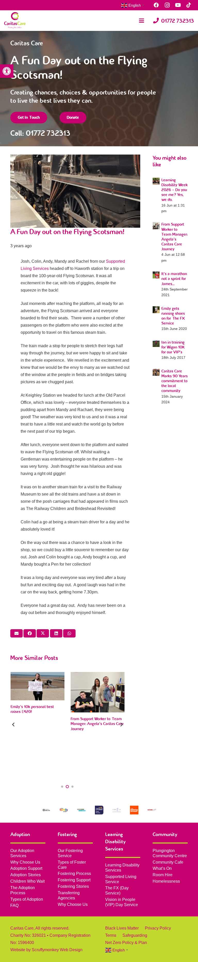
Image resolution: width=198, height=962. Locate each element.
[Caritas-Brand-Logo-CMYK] (15, 20)
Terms (110, 935)
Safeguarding (134, 935)
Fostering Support (74, 880)
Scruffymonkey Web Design (57, 950)
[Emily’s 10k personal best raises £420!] (37, 686)
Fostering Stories (73, 886)
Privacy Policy (158, 928)
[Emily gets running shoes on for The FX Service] (156, 309)
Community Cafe (168, 862)
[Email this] (16, 633)
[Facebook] (156, 5)
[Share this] (29, 633)
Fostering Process (74, 873)
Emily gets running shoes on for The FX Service (173, 316)
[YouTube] (178, 5)
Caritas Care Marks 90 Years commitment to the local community (174, 381)
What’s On (162, 868)
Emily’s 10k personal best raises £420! (32, 709)
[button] (6, 71)
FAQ (14, 905)
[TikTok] (189, 5)
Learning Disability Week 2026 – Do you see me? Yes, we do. (174, 189)
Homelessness (166, 881)
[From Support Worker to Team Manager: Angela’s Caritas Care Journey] (156, 225)
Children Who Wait (27, 881)
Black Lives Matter (122, 928)
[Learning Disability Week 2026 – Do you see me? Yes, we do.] (156, 181)
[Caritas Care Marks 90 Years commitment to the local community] (156, 372)
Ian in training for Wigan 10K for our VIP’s (173, 347)
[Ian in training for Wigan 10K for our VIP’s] (156, 343)
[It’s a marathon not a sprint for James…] (156, 274)
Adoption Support (26, 868)
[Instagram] (167, 5)
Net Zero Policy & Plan (126, 942)
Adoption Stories (25, 875)
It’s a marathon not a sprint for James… (174, 278)
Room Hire (162, 875)
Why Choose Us (25, 862)
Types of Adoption (26, 899)
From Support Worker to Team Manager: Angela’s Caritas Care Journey (174, 237)
